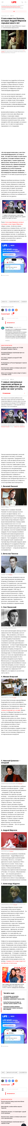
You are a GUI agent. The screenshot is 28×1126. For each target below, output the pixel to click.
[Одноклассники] (16, 310)
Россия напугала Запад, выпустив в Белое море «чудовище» (12, 1102)
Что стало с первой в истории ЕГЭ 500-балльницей (11, 358)
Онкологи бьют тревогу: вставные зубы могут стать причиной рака (13, 368)
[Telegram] (9, 310)
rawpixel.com (16, 426)
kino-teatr (20, 783)
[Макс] (6, 310)
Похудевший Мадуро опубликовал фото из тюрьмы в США (12, 353)
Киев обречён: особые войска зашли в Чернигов (11, 1107)
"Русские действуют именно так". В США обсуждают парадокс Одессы (12, 348)
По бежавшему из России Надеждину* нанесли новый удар (14, 363)
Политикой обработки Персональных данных (10, 6)
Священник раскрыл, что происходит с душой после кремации (13, 1112)
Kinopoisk (3, 426)
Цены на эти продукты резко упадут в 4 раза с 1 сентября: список (13, 373)
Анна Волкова (5, 1046)
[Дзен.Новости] (2, 310)
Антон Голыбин (6, 275)
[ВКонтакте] (12, 310)
